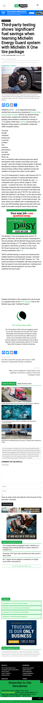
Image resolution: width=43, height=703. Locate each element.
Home (3, 59)
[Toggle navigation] (4, 6)
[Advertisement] (21, 284)
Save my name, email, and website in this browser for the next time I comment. (21, 498)
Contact (24, 678)
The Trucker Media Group (8, 668)
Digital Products (26, 669)
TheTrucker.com (8, 692)
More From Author (25, 384)
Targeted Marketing (27, 673)
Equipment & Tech (6, 20)
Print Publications (27, 671)
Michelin (23, 122)
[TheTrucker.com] (20, 6)
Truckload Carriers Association (10, 669)
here (21, 250)
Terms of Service (6, 673)
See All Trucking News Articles (20, 566)
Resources (5, 678)
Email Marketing (26, 675)
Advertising (25, 665)
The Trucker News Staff (9, 55)
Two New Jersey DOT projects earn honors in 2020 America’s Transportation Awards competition (18, 361)
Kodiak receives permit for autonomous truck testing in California (20, 403)
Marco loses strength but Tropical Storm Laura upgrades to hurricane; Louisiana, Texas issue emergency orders (24, 373)
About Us (4, 665)
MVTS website (25, 302)
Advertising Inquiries (28, 668)
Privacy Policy (5, 671)
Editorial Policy (6, 675)
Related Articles (9, 384)
